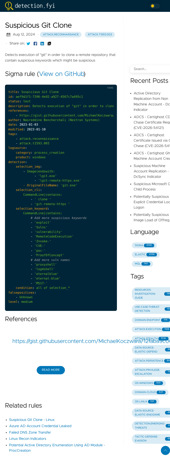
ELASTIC (144, 254)
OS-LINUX (144, 401)
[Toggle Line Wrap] (108, 81)
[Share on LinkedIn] (42, 43)
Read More (51, 369)
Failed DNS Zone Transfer (30, 432)
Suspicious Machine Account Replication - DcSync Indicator (151, 171)
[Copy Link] (49, 43)
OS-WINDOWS (147, 383)
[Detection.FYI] (31, 6)
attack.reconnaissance (61, 34)
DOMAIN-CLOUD (149, 392)
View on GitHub (61, 74)
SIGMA (143, 245)
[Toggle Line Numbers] (100, 81)
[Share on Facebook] (35, 43)
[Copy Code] (91, 81)
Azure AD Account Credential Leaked (40, 426)
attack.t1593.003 (100, 34)
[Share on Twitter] (28, 43)
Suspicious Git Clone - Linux (32, 420)
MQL (141, 263)
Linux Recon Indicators (27, 439)
